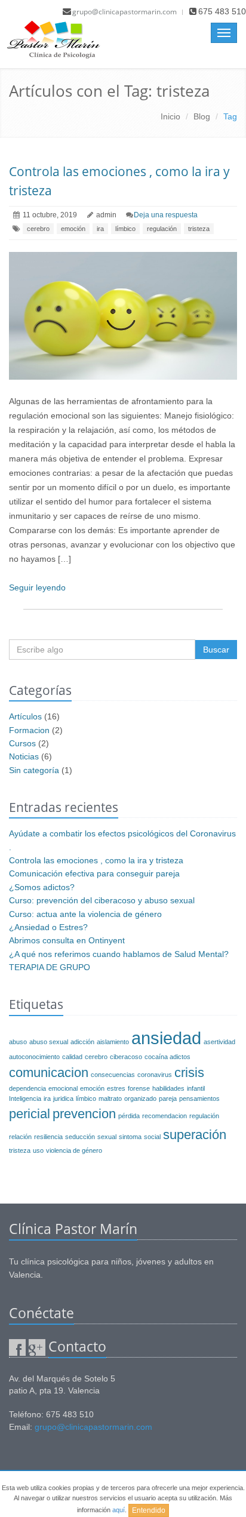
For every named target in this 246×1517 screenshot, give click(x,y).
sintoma (130, 1136)
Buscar (216, 649)
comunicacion (48, 1072)
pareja (168, 1098)
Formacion (29, 730)
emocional (63, 1088)
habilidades (168, 1088)
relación (20, 1136)
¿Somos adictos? (42, 887)
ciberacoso (126, 1056)
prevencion (84, 1113)
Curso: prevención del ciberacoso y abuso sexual (102, 900)
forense (139, 1088)
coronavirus (154, 1074)
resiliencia (48, 1136)
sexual (106, 1136)
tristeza (199, 228)
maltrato (110, 1098)
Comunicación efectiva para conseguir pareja (94, 873)
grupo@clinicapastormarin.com (124, 12)
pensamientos (199, 1098)
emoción (73, 228)
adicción (82, 1041)
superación (194, 1134)
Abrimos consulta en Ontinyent (67, 940)
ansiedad (166, 1038)
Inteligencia (25, 1098)
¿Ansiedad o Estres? (48, 927)
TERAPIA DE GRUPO (49, 967)
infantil (196, 1088)
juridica (63, 1098)
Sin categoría (34, 770)
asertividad (219, 1041)
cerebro (38, 228)
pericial (29, 1113)
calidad (72, 1056)
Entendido (148, 1510)
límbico (125, 228)
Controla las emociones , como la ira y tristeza (96, 860)
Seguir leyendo (37, 587)
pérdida (129, 1115)
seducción (80, 1136)
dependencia (27, 1088)
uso (38, 1150)
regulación (162, 228)
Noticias (24, 756)
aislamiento (113, 1041)
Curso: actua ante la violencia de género (85, 914)
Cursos (22, 743)
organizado (140, 1098)
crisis (189, 1072)
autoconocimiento (34, 1056)
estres (116, 1088)
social (152, 1136)
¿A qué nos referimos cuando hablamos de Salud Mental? (119, 954)
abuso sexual (48, 1041)
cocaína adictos (167, 1056)
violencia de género (74, 1150)
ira (100, 228)
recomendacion (164, 1115)
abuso (18, 1041)
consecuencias (113, 1074)
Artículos (25, 716)
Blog (201, 116)
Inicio (170, 116)
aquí (118, 1509)
